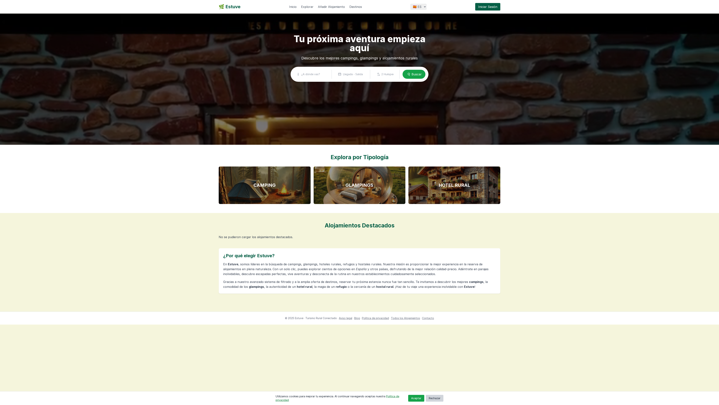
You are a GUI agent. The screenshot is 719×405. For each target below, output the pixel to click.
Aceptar (416, 398)
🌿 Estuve (229, 6)
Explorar (307, 7)
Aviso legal (345, 318)
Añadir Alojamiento (331, 7)
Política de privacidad (375, 318)
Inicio (293, 7)
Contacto (428, 318)
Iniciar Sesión (487, 7)
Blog (357, 318)
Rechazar (434, 398)
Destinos (355, 7)
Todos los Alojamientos (405, 318)
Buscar (417, 74)
